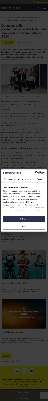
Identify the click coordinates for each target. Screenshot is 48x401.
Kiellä (24, 226)
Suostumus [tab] (8, 179)
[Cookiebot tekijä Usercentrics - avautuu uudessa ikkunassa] (35, 172)
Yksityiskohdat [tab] (24, 179)
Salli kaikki (24, 219)
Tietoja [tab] (39, 179)
